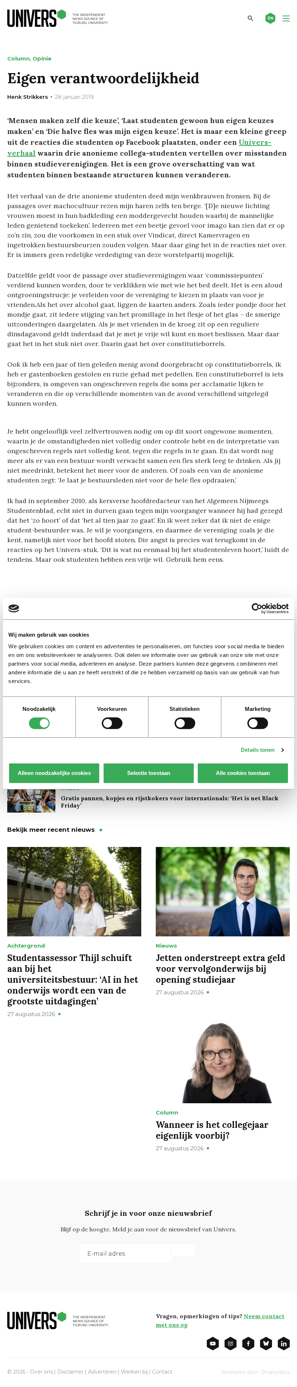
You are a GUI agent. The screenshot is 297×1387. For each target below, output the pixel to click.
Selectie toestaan (148, 773)
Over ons (41, 1371)
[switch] (112, 723)
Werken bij (134, 1371)
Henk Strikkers (27, 96)
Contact (162, 1371)
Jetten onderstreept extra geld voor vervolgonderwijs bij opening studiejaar (220, 968)
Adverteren (102, 1371)
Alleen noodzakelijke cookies (54, 773)
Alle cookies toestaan (243, 773)
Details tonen (258, 750)
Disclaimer (70, 1371)
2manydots (275, 1372)
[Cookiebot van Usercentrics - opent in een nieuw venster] (257, 608)
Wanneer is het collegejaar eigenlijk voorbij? (212, 1130)
